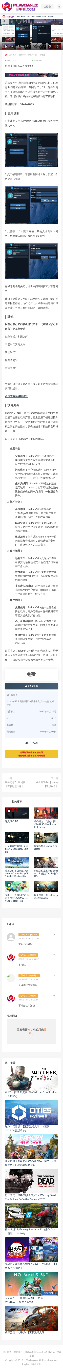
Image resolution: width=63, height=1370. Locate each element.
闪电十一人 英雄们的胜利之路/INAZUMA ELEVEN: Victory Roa (17, 898)
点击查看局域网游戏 (16, 396)
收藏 (43, 55)
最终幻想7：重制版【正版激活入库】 (15, 784)
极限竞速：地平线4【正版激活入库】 (26, 1332)
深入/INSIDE (11, 821)
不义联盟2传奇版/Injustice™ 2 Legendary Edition (16, 849)
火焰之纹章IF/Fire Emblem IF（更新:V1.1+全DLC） (46, 874)
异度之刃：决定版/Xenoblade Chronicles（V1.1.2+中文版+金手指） (17, 874)
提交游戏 (7, 1352)
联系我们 (18, 1352)
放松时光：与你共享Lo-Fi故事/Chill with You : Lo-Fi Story (45, 824)
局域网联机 (11, 61)
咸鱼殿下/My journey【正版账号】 (47, 784)
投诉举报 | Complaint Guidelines (40, 1352)
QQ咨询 (33, 743)
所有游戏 (38, 61)
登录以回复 (54, 934)
